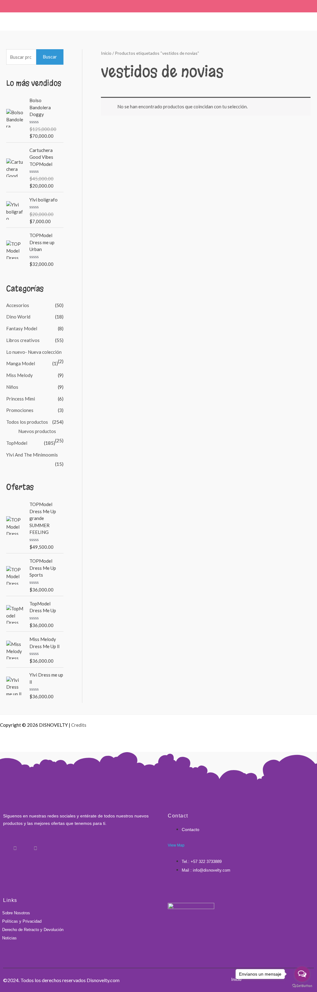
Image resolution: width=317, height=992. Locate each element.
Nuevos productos (37, 431)
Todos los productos (27, 422)
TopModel (16, 443)
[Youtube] (35, 845)
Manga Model (20, 363)
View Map (176, 845)
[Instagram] (15, 845)
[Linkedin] (25, 845)
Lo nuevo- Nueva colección (34, 352)
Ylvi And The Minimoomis (32, 454)
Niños (12, 387)
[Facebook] (4, 845)
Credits (78, 725)
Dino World (18, 316)
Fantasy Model (21, 328)
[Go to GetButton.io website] (302, 986)
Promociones (19, 410)
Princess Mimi (20, 398)
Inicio (106, 53)
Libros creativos (23, 340)
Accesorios (17, 305)
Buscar (50, 56)
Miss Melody (19, 375)
